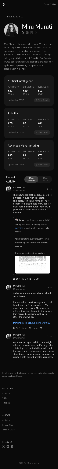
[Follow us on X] (3, 446)
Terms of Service (8, 430)
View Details (43, 100)
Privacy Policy (7, 425)
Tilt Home (6, 403)
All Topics (6, 393)
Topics (46, 4)
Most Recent (45, 179)
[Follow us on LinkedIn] (8, 446)
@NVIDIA (19, 228)
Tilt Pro (53, 4)
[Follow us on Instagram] (12, 446)
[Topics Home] (4, 4)
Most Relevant (31, 179)
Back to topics (15, 16)
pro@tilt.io (6, 420)
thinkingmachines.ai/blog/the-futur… (31, 322)
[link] (29, 233)
